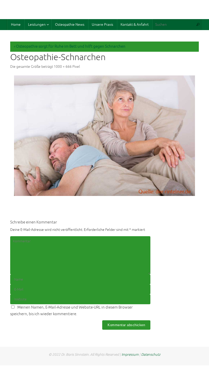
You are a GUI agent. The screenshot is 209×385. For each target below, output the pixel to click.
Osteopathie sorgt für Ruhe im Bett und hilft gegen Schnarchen (69, 46)
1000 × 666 (63, 66)
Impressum (130, 354)
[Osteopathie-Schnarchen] (104, 135)
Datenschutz (150, 354)
